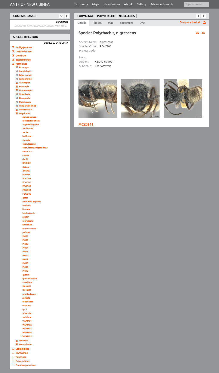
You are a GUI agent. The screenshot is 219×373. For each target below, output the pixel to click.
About (128, 4)
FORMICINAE (85, 16)
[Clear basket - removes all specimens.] (61, 16)
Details (81, 23)
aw (203, 32)
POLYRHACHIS (106, 16)
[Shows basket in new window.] (67, 16)
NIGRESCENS (127, 16)
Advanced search (161, 4)
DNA (142, 23)
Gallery (141, 4)
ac (197, 32)
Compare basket (190, 22)
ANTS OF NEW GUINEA (30, 4)
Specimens (126, 23)
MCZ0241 (85, 124)
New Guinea (112, 4)
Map (111, 23)
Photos (97, 23)
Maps (95, 4)
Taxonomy (81, 4)
